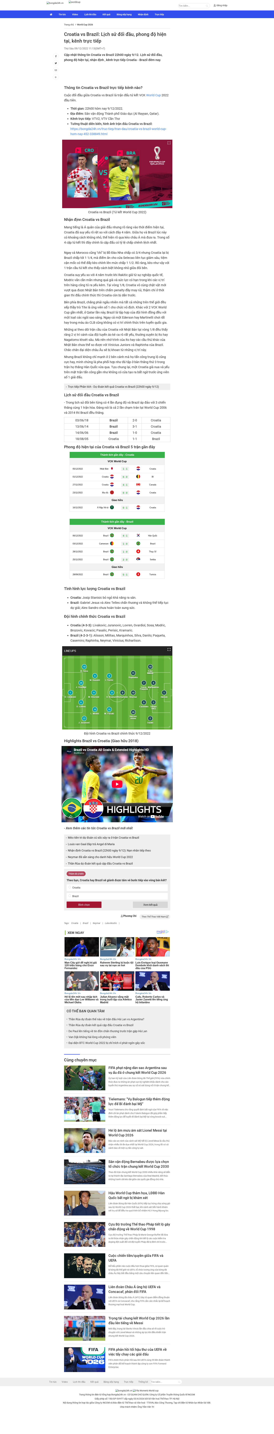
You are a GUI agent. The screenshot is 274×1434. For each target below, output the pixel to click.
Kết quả (106, 14)
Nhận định (143, 14)
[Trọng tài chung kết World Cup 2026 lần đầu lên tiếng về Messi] (84, 1328)
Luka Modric (111, 923)
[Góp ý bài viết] (56, 70)
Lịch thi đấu (90, 14)
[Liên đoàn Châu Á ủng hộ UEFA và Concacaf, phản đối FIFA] (84, 1297)
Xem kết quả (150, 904)
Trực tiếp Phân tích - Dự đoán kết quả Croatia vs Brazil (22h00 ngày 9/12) (113, 386)
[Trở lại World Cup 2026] (56, 77)
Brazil (85, 923)
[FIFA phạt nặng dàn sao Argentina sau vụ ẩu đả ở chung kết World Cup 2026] (84, 1078)
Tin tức (62, 14)
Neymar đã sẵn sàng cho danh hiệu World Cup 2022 (100, 857)
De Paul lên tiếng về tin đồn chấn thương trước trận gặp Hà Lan (107, 1031)
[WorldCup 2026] (51, 14)
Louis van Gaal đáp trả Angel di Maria (91, 844)
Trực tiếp (159, 14)
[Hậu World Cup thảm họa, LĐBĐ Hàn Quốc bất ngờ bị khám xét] (84, 1203)
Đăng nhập (222, 5)
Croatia (74, 923)
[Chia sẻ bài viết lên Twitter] (56, 63)
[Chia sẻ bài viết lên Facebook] (56, 56)
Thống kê (143, 1381)
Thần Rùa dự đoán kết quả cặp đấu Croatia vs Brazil (100, 863)
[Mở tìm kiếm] (207, 6)
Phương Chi (129, 915)
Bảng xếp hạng (124, 14)
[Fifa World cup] (74, 2)
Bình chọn (84, 904)
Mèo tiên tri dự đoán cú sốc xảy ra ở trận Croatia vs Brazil (103, 837)
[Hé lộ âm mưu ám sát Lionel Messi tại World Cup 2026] (84, 1140)
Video (75, 14)
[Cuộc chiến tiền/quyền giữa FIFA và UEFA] (84, 1265)
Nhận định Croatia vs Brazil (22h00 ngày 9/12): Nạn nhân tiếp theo (109, 850)
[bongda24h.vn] (55, 3)
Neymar (96, 923)
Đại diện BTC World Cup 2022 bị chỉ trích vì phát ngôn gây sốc (106, 1043)
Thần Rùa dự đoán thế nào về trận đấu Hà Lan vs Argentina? (106, 1019)
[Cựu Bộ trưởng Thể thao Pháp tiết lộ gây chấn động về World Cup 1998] (84, 1234)
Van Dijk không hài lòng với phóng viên (92, 1037)
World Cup (153, 95)
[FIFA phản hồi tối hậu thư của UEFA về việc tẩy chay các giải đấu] (84, 1359)
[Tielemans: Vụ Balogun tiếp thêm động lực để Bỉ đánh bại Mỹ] (84, 1109)
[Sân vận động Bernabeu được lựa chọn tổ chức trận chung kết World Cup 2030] (84, 1171)
